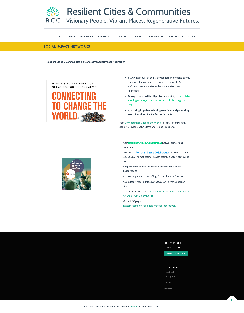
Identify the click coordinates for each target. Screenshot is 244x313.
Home (58, 36)
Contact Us (175, 36)
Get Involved (154, 36)
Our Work (86, 36)
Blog (137, 36)
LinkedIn (168, 288)
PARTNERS (104, 36)
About (71, 36)
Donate (193, 36)
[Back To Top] (232, 300)
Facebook (169, 272)
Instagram (169, 276)
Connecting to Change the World (143, 122)
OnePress (134, 306)
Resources (122, 36)
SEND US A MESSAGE (176, 253)
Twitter (167, 282)
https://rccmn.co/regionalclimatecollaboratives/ (149, 205)
